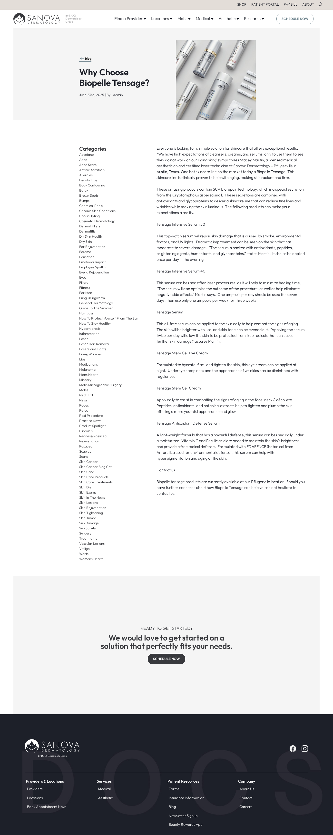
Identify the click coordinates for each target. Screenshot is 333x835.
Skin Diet (86, 487)
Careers (245, 806)
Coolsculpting (89, 216)
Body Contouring (92, 185)
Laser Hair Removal (94, 344)
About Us (246, 788)
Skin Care (86, 472)
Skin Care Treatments (96, 482)
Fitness (84, 287)
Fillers (83, 282)
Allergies (86, 175)
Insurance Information (186, 798)
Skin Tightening (91, 513)
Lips (82, 359)
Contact (245, 798)
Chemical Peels (91, 206)
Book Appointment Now (46, 806)
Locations (35, 798)
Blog (172, 806)
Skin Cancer (88, 461)
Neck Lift (86, 395)
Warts (83, 554)
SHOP (241, 4)
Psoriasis (86, 431)
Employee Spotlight (94, 267)
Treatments (88, 538)
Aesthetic (105, 798)
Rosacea (85, 446)
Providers (34, 788)
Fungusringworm (92, 298)
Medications (88, 364)
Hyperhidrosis (89, 328)
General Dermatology (96, 303)
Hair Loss (86, 313)
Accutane (86, 154)
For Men (85, 293)
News (83, 400)
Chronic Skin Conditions (97, 211)
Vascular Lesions (92, 543)
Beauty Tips (88, 180)
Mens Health (88, 374)
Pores (83, 410)
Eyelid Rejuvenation (94, 272)
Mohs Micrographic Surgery (100, 385)
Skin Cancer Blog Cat (95, 467)
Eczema (85, 252)
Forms (174, 788)
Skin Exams (87, 492)
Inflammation (89, 333)
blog (88, 58)
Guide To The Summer (96, 308)
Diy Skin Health (90, 236)
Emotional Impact (92, 262)
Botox (83, 190)
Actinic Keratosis (92, 170)
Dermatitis (87, 231)
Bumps (84, 200)
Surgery (85, 533)
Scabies (85, 451)
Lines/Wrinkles (90, 354)
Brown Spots (88, 195)
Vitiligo (84, 548)
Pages (84, 405)
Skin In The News (92, 497)
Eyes (82, 277)
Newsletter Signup (183, 815)
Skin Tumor (87, 518)
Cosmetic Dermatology (97, 221)
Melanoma (87, 369)
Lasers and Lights (92, 349)
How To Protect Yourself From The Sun (108, 318)
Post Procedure (91, 415)
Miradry (85, 380)
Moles (83, 390)
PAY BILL (290, 4)
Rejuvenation (89, 441)
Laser (83, 339)
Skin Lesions (88, 502)
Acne (83, 159)
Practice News (90, 420)
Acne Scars (88, 165)
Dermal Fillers (89, 226)
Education (86, 257)
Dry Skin (85, 241)
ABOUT (308, 4)
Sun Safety (87, 528)
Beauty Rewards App (186, 824)
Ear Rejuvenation (92, 246)
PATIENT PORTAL (265, 4)
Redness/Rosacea (93, 436)
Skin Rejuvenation (92, 507)
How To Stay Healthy (95, 323)
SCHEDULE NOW (295, 19)
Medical (104, 788)
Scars (83, 456)
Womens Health (91, 559)
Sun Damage (89, 523)
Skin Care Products (93, 477)
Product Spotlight (92, 426)
